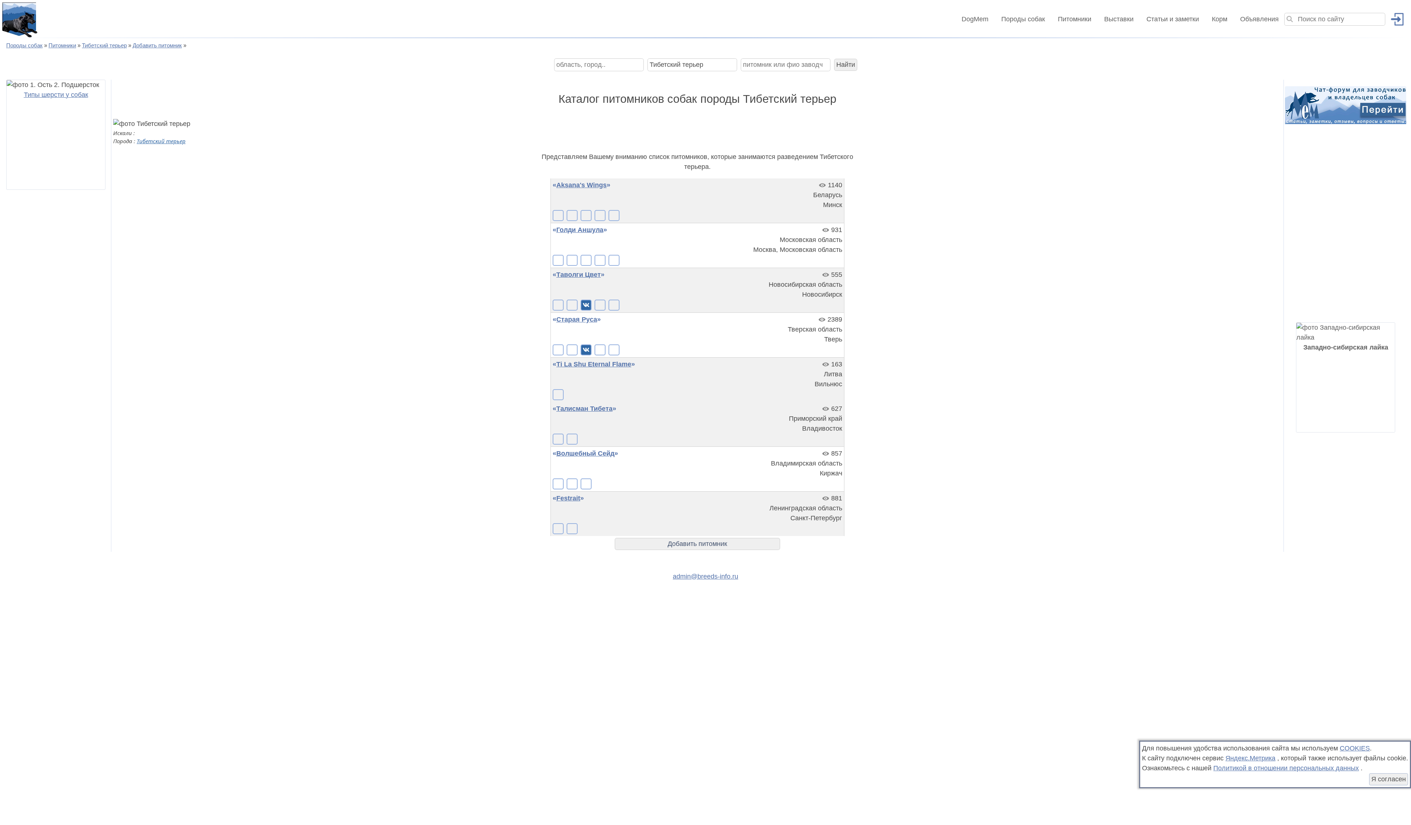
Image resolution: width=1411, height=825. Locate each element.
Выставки (1119, 19)
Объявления (1259, 19)
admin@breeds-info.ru (705, 576)
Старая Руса (576, 319)
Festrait (568, 498)
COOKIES (1355, 748)
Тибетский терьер (161, 141)
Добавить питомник (697, 543)
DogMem (975, 19)
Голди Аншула (579, 230)
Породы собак (1023, 19)
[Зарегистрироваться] (1394, 19)
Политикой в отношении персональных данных (1286, 768)
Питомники (1074, 19)
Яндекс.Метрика (1250, 758)
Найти (845, 64)
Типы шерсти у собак (56, 94)
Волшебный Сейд (585, 453)
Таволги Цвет (578, 274)
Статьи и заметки (1172, 19)
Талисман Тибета (584, 408)
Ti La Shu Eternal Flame (593, 364)
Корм (1219, 19)
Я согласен (1388, 779)
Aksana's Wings (581, 185)
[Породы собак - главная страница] (19, 19)
